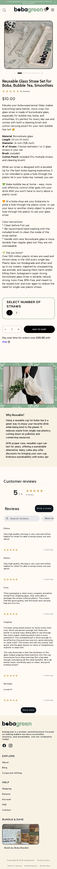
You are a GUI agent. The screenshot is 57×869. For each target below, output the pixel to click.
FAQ (4, 804)
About (5, 762)
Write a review (44, 508)
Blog (4, 767)
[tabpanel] (28, 614)
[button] (4, 10)
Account (6, 799)
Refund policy (31, 866)
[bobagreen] (28, 10)
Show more (28, 710)
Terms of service (14, 866)
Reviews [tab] (12, 508)
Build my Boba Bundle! (16, 848)
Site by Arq (45, 866)
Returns (6, 794)
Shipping (6, 788)
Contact (6, 810)
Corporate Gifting (12, 773)
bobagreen (29, 860)
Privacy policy (43, 860)
